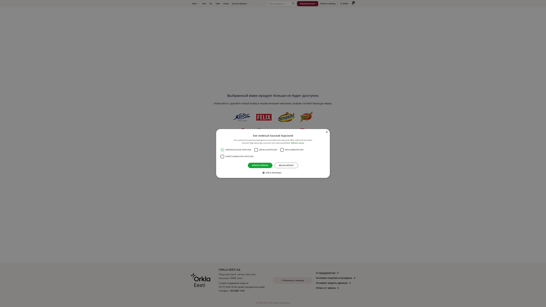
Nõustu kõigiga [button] (260, 165)
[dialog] (273, 153)
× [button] (327, 132)
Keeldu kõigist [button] (286, 165)
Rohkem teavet (297, 143)
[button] (273, 172)
